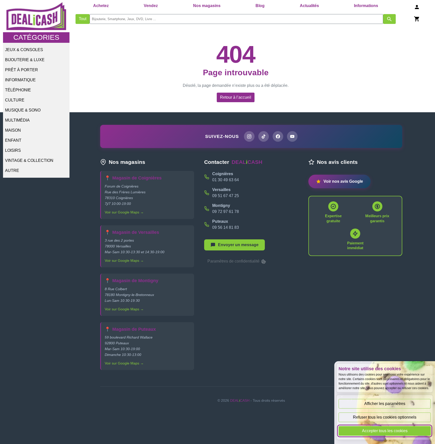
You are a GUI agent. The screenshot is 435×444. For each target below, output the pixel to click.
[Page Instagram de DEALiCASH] (249, 136)
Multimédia (17, 120)
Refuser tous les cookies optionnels (384, 417)
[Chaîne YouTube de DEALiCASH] (292, 136)
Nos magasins (207, 6)
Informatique (20, 80)
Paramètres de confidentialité (234, 261)
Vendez (151, 6)
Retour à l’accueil (235, 97)
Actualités (309, 6)
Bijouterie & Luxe (25, 60)
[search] (236, 19)
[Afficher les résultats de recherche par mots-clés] (389, 19)
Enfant (13, 140)
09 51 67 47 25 (225, 196)
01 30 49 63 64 (225, 180)
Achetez (101, 6)
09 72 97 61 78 (225, 211)
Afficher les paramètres (384, 403)
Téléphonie (18, 90)
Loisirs (13, 150)
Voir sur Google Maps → (124, 212)
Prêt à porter (21, 70)
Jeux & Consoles (24, 50)
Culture (14, 100)
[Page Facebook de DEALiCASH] (278, 136)
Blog (260, 6)
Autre (12, 170)
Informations (366, 6)
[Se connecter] (417, 7)
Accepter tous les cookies (385, 431)
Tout (82, 19)
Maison (13, 130)
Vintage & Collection (29, 160)
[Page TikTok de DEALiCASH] (263, 136)
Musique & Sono (23, 110)
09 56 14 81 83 (225, 227)
